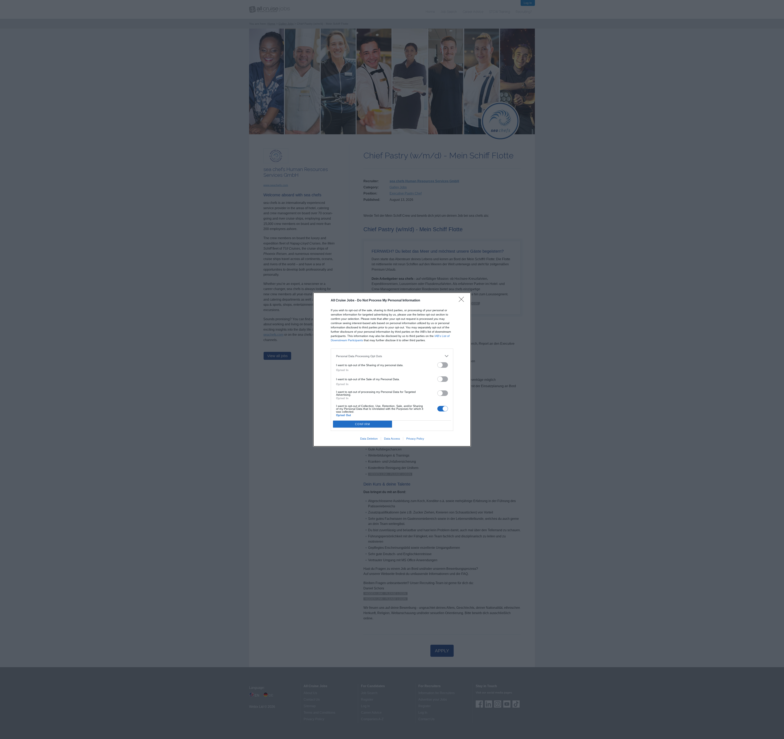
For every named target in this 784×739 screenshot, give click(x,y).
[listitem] (392, 356)
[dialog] (392, 369)
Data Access (392, 438)
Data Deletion (369, 438)
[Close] (463, 300)
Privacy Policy (415, 438)
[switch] (442, 365)
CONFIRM (362, 424)
